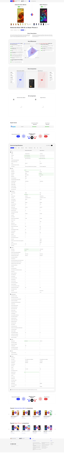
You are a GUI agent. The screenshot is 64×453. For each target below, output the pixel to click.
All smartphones (52, 442)
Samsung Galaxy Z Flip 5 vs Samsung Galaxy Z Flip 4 (36, 447)
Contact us (52, 444)
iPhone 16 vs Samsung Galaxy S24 (36, 442)
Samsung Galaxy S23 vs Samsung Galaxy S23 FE (37, 443)
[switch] (52, 145)
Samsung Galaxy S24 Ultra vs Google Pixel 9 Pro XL (37, 449)
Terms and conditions (16, 445)
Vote (18, 136)
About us (51, 443)
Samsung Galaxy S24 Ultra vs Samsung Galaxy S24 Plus (37, 445)
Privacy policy (12, 445)
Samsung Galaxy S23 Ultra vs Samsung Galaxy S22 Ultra (45, 442)
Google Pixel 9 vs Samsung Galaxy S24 (36, 446)
